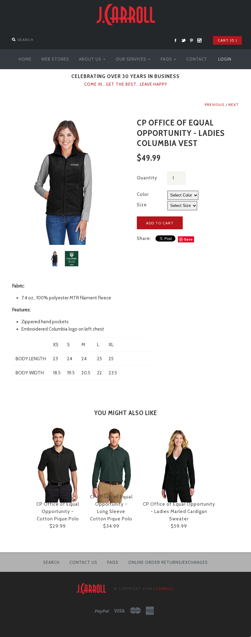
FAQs (168, 59)
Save (188, 239)
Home (25, 59)
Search (51, 562)
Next (233, 104)
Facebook (175, 40)
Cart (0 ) (227, 40)
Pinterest (191, 40)
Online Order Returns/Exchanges (168, 562)
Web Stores (55, 59)
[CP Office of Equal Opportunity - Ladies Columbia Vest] (63, 121)
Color (143, 194)
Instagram (199, 40)
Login (224, 59)
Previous (214, 104)
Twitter (183, 40)
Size (142, 205)
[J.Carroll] (125, 3)
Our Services (133, 59)
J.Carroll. (164, 588)
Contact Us (83, 562)
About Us (92, 59)
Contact (196, 59)
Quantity (147, 178)
